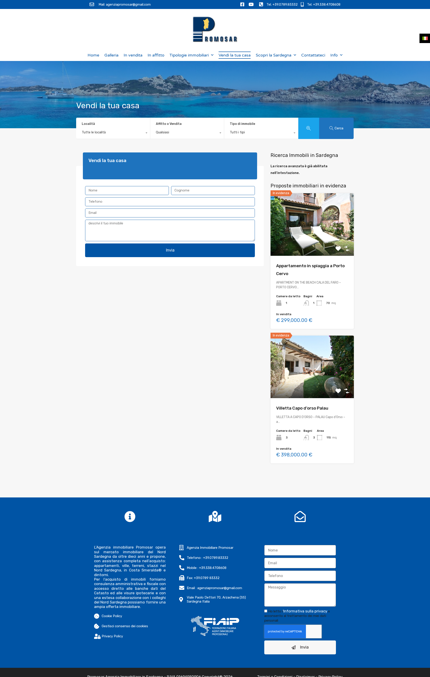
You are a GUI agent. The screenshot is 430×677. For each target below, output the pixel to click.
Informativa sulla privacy (305, 611)
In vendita (133, 55)
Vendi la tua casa (235, 55)
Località (88, 124)
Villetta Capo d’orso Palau (302, 408)
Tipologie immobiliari (189, 55)
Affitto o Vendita (169, 124)
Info (334, 55)
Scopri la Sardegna (273, 55)
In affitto (156, 55)
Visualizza (312, 243)
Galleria (111, 55)
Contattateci (313, 55)
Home (93, 55)
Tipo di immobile (242, 124)
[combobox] (113, 133)
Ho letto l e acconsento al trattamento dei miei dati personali (297, 616)
